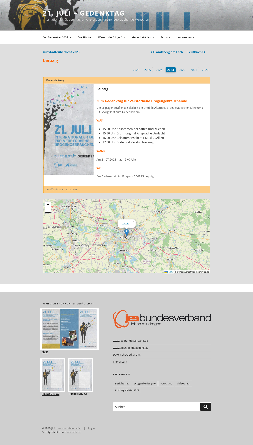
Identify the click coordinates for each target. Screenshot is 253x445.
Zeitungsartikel (127, 390)
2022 (182, 70)
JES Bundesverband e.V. (66, 428)
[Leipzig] (69, 129)
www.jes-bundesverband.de (130, 340)
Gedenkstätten (141, 37)
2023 (170, 70)
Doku (164, 37)
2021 (193, 70)
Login (91, 428)
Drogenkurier (145, 383)
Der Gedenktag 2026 (55, 37)
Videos (183, 383)
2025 (147, 70)
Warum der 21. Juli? (110, 37)
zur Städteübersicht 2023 (61, 52)
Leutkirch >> (196, 52)
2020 (205, 70)
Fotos (166, 383)
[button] (126, 232)
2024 (159, 70)
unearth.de (74, 432)
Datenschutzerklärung (127, 354)
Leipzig (102, 89)
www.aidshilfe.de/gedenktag (130, 347)
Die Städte (84, 37)
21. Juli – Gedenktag (84, 13)
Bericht (122, 383)
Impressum (184, 37)
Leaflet (170, 271)
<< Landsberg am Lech (166, 52)
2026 (136, 70)
